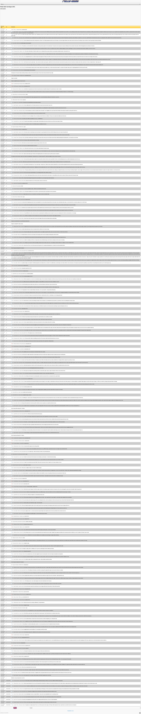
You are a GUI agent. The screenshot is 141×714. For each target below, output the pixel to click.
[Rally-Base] (70, 1)
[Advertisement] (33, 17)
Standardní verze (70, 710)
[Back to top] (140, 713)
